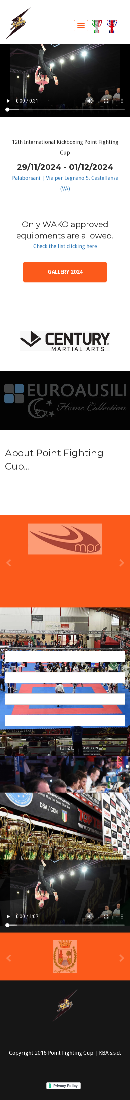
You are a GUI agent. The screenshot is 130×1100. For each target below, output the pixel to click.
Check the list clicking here (65, 246)
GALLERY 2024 (65, 272)
